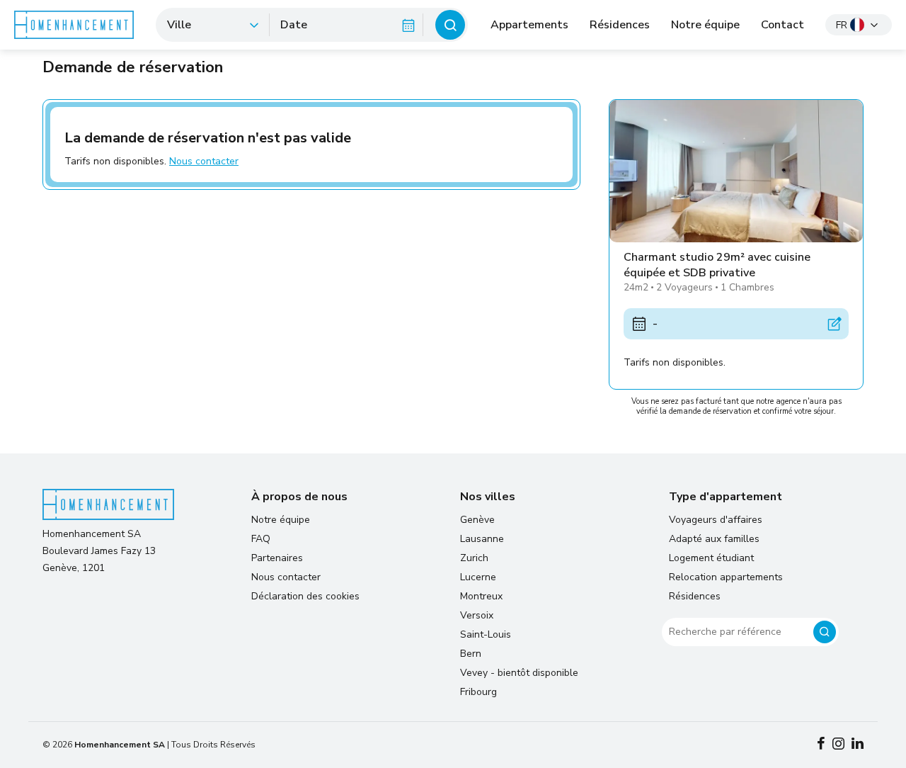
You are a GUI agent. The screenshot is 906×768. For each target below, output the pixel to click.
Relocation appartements (726, 577)
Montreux (481, 596)
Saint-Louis (485, 634)
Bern (470, 653)
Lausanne (482, 539)
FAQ (260, 539)
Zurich (474, 558)
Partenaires (277, 558)
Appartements (529, 25)
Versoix (476, 615)
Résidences (620, 25)
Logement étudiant (711, 558)
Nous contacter (204, 161)
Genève (477, 519)
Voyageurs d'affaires (715, 519)
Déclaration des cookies (305, 596)
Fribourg (478, 692)
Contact (782, 25)
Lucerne (478, 577)
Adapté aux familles (714, 539)
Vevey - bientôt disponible (519, 672)
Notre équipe (705, 25)
